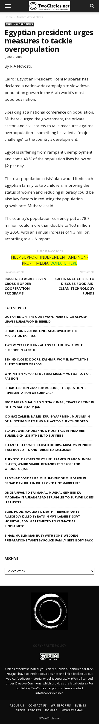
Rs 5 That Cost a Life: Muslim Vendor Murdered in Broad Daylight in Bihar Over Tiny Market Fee (45, 480)
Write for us (61, 705)
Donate (51, 710)
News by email (72, 710)
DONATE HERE (63, 263)
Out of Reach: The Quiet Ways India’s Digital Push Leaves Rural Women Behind (46, 319)
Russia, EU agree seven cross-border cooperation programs (25, 285)
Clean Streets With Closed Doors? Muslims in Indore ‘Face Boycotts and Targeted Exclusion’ (49, 447)
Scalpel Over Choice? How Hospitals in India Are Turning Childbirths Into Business (44, 433)
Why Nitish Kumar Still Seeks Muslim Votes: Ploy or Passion (47, 376)
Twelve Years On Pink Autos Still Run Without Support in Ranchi (44, 347)
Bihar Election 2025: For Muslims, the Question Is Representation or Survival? (45, 390)
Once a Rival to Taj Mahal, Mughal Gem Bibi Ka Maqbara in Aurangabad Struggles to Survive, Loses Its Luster (49, 497)
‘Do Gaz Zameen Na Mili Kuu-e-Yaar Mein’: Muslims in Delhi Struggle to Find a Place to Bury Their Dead (47, 418)
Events (80, 705)
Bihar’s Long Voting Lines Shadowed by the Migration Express (41, 333)
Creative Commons (28, 683)
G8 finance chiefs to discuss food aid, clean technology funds (74, 285)
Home (9, 17)
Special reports (28, 710)
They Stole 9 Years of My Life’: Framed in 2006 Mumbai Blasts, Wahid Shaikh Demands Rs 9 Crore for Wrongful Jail (48, 464)
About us (17, 705)
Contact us (37, 705)
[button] (92, 6)
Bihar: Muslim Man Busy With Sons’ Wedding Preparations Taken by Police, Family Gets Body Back (49, 537)
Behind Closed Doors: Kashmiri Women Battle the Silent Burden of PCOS (46, 361)
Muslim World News (30, 17)
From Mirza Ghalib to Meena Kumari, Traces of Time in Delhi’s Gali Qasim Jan (49, 404)
